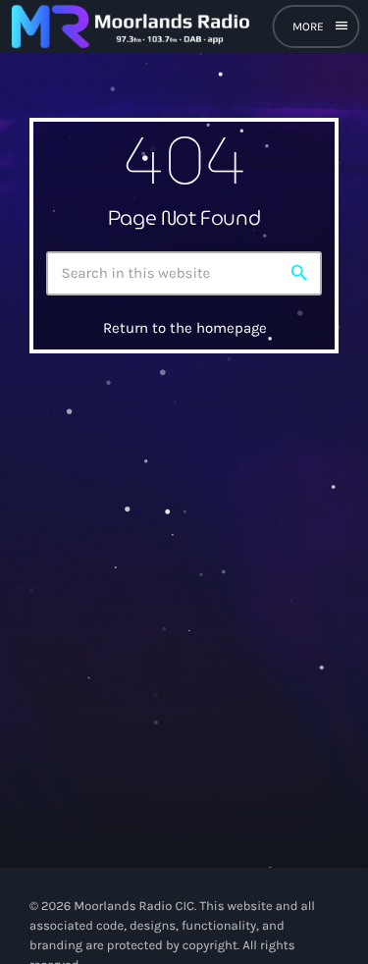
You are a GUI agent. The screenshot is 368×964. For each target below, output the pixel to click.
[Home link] (129, 26)
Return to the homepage (185, 328)
